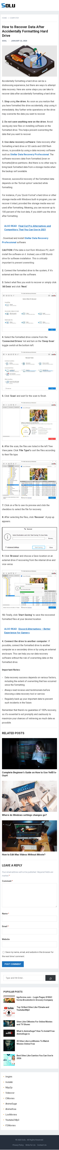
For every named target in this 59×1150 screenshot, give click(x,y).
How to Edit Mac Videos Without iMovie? (23, 854)
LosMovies (11, 1114)
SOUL (4, 41)
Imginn (8, 1076)
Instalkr (9, 1082)
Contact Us (41, 1145)
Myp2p (8, 1087)
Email (5, 926)
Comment (7, 881)
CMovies (9, 1098)
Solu (24, 1140)
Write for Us (30, 1145)
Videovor (9, 1092)
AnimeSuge (11, 1103)
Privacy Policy (18, 1145)
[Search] (50, 978)
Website (6, 939)
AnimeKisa (10, 1109)
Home (4, 18)
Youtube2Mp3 (12, 1120)
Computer (14, 18)
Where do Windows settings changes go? (24, 815)
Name (5, 913)
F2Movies (10, 1125)
